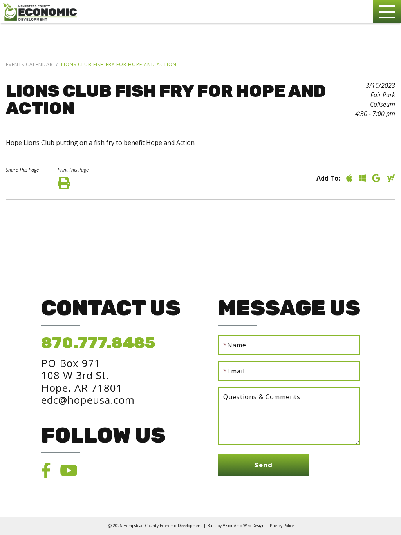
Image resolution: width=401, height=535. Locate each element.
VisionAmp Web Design (244, 525)
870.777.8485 (98, 343)
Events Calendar (29, 64)
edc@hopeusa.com (88, 400)
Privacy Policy (282, 525)
